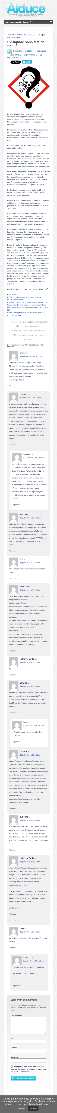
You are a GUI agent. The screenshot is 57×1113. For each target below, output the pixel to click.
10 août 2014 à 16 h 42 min (30, 398)
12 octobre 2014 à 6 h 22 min (31, 356)
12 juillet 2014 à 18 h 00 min (30, 755)
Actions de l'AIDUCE (26, 35)
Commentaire (16, 1016)
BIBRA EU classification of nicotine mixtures (24, 297)
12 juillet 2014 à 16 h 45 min (30, 862)
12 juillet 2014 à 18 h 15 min (30, 686)
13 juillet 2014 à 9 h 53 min (30, 563)
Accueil (11, 35)
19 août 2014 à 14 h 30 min (33, 458)
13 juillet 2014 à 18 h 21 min (33, 961)
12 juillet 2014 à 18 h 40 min (30, 590)
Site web (14, 1057)
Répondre (12, 386)
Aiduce (43, 51)
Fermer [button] (33, 1109)
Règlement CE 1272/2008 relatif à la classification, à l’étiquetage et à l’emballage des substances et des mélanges (27, 304)
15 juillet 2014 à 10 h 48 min (30, 518)
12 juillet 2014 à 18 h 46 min (33, 726)
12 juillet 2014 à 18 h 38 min (30, 662)
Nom (13, 1038)
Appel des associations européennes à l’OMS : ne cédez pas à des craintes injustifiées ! (29, 335)
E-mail (13, 1048)
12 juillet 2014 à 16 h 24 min (30, 932)
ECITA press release (15, 300)
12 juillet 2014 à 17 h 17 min (30, 820)
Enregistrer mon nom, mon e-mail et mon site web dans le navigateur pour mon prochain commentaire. (28, 1069)
